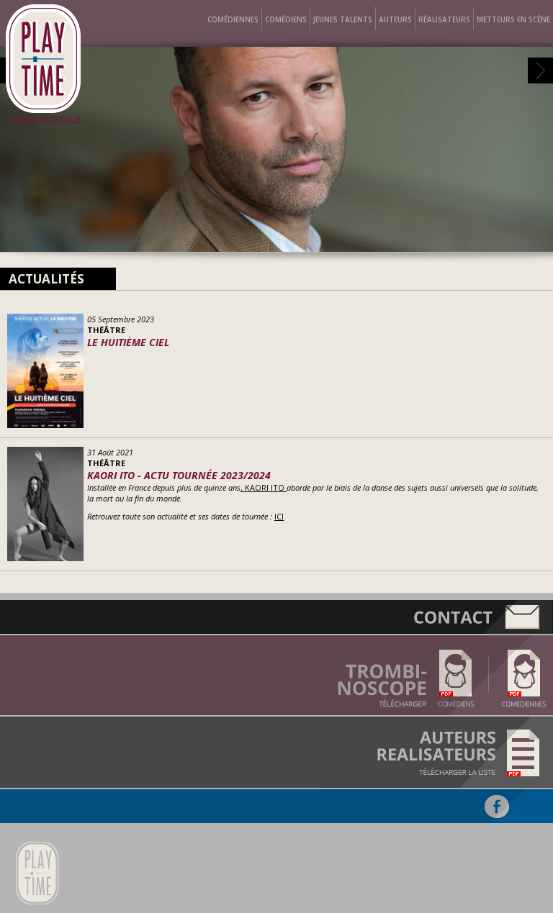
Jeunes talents (342, 19)
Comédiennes (232, 19)
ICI (279, 516)
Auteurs (395, 19)
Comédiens (286, 19)
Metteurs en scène (513, 19)
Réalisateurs (444, 19)
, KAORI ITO (263, 487)
